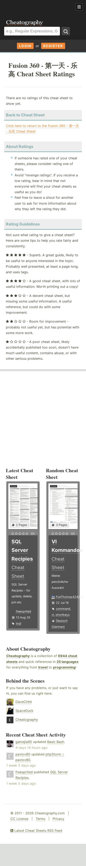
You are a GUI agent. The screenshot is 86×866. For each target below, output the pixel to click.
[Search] (66, 31)
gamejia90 (23, 742)
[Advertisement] (33, 7)
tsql (18, 623)
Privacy (58, 819)
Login (25, 46)
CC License (19, 819)
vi (53, 614)
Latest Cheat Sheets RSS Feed (37, 830)
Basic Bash (55, 742)
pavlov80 (22, 754)
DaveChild (23, 702)
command (63, 608)
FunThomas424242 (70, 597)
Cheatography (18, 656)
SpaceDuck (24, 711)
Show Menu (79, 6)
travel (43, 667)
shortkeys (63, 614)
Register (53, 46)
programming (64, 667)
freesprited (23, 611)
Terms (40, 819)
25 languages (67, 662)
